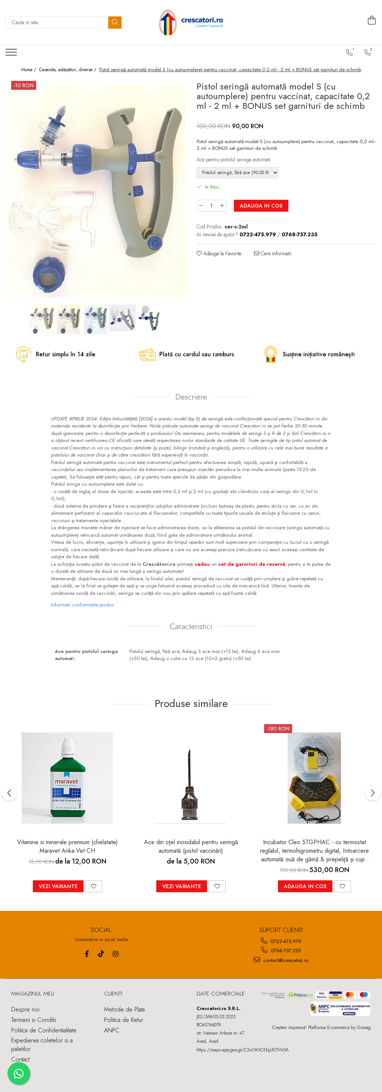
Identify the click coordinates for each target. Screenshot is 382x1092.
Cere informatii (275, 253)
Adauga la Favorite (221, 253)
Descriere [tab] (191, 397)
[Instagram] (115, 953)
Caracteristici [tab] (191, 626)
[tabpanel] (95, 191)
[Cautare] (115, 22)
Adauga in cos (261, 205)
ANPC (111, 1030)
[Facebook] (86, 953)
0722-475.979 (285, 941)
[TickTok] (101, 953)
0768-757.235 (285, 950)
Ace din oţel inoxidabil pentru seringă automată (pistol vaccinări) (191, 846)
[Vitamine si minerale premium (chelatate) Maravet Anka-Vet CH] (67, 778)
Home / (29, 70)
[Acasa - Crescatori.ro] (191, 22)
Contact (20, 1059)
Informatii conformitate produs (82, 604)
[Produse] (12, 54)
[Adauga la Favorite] (93, 886)
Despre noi (25, 1009)
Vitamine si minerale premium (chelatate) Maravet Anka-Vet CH (67, 846)
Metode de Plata (124, 1009)
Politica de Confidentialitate (43, 1030)
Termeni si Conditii (33, 1020)
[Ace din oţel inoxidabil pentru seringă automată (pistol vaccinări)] (191, 778)
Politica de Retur (123, 1020)
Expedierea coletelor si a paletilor (42, 1044)
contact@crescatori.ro (285, 960)
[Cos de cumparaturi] (371, 20)
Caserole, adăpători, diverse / (68, 70)
